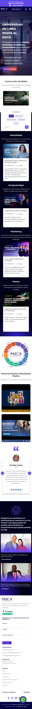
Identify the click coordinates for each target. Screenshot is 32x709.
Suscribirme (7, 643)
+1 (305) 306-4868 (17, 5)
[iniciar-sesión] (26, 9)
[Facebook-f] (8, 698)
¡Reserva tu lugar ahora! (16, 3)
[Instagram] (12, 698)
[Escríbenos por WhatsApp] (23, 699)
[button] (2, 98)
